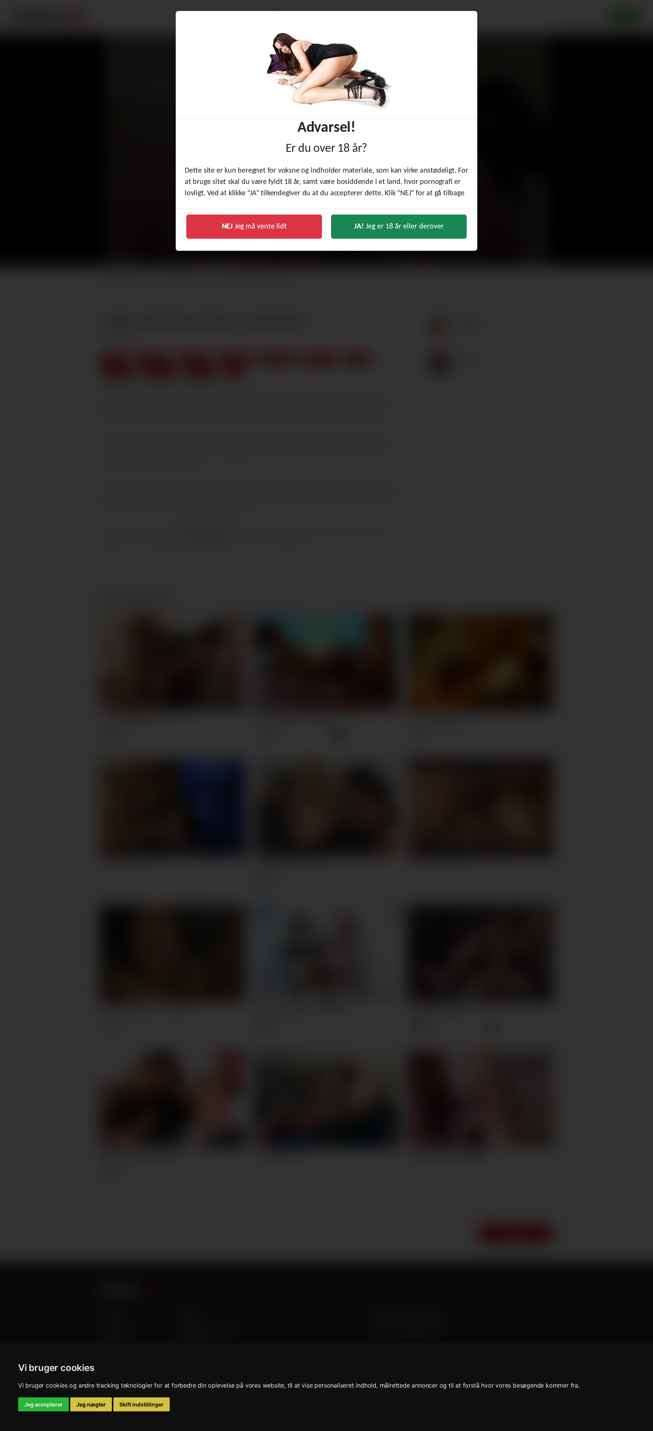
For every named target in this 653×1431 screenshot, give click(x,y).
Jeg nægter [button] (91, 1404)
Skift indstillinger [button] (141, 1404)
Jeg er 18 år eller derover (399, 226)
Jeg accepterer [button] (43, 1404)
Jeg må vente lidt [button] (254, 226)
